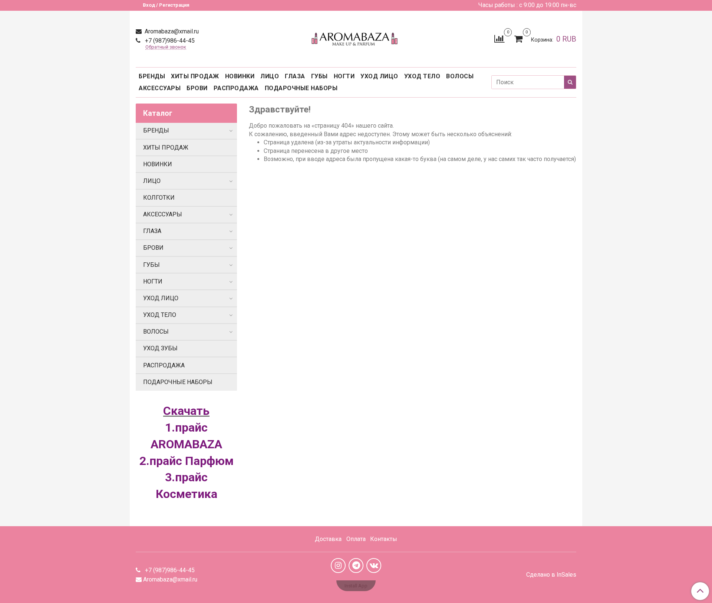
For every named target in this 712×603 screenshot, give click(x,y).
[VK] (373, 565)
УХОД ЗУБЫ (160, 348)
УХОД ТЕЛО (422, 76)
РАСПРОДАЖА (236, 88)
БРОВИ (197, 88)
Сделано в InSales (551, 575)
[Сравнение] (499, 38)
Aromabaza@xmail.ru (171, 31)
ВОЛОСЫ (460, 76)
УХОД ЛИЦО (379, 76)
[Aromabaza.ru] (356, 37)
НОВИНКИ (240, 76)
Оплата (356, 539)
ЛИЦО (269, 76)
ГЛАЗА (295, 76)
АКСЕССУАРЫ (160, 88)
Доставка (328, 539)
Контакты (383, 539)
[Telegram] (356, 565)
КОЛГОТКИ (159, 197)
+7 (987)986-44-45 (169, 40)
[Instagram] (338, 565)
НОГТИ (344, 76)
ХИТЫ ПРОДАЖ (195, 76)
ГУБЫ (319, 76)
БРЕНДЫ (152, 76)
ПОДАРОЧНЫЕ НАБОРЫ (301, 88)
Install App (356, 586)
